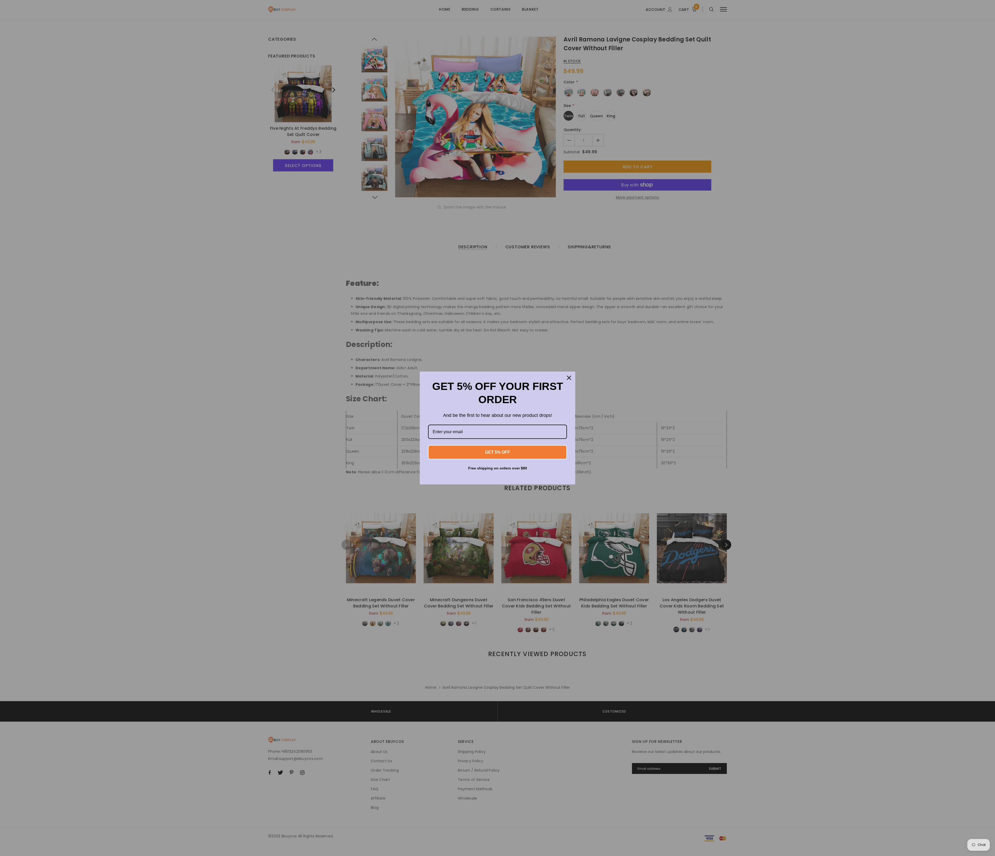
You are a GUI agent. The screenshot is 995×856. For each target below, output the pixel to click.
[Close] (569, 378)
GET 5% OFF (497, 452)
